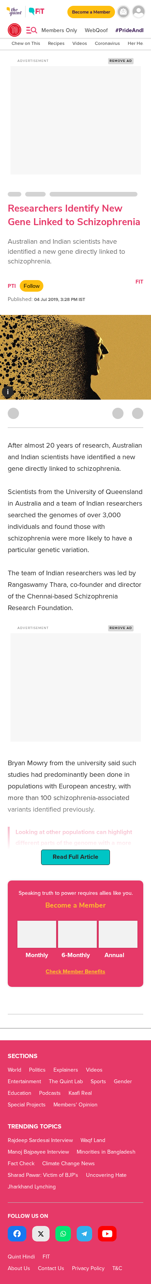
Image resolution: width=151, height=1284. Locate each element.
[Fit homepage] (36, 12)
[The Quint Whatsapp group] (63, 1234)
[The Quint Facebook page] (17, 1234)
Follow (31, 286)
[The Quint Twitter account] (41, 1234)
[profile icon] (138, 12)
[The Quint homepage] (14, 18)
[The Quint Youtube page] (107, 1234)
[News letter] (123, 12)
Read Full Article (75, 857)
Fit (139, 282)
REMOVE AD (121, 61)
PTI (12, 286)
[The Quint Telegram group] (84, 1234)
